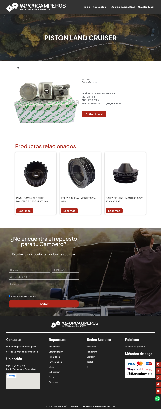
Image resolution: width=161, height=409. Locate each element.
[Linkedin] (158, 391)
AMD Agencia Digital (91, 406)
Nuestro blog (146, 7)
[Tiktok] (158, 384)
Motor (94, 82)
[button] (18, 68)
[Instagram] (158, 371)
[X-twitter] (158, 377)
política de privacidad (28, 296)
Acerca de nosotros (123, 7)
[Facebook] (158, 364)
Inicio (87, 7)
